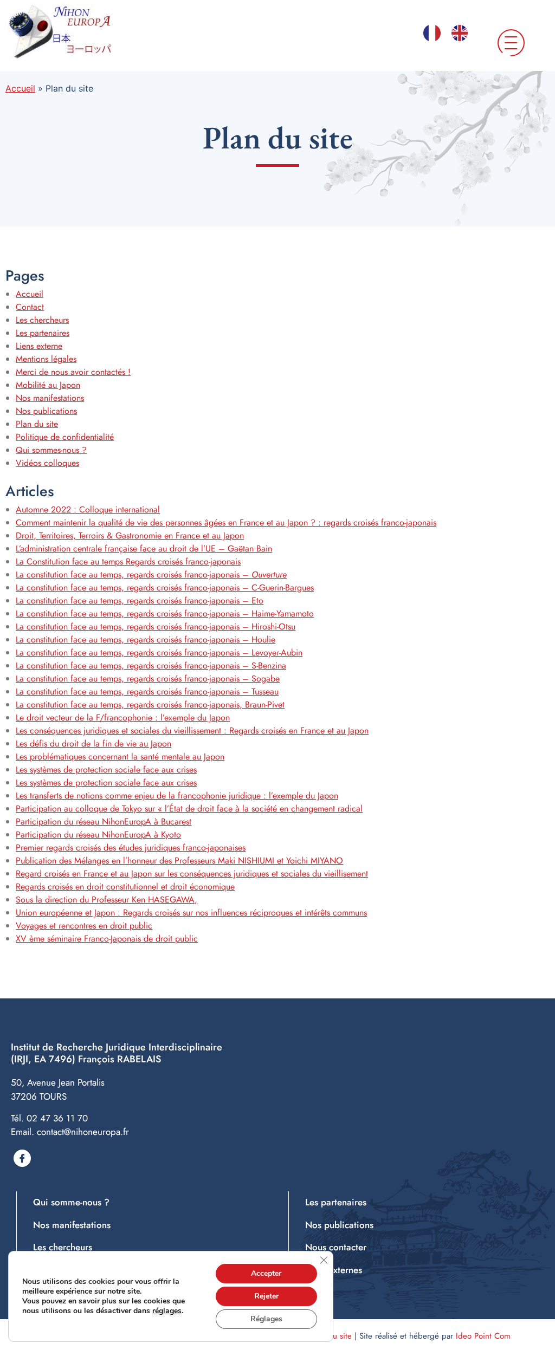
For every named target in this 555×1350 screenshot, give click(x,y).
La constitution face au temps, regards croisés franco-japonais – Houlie (145, 639)
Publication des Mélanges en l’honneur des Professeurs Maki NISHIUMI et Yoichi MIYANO (179, 860)
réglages (167, 1311)
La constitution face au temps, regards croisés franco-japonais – (151, 574)
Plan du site (37, 424)
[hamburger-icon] (505, 43)
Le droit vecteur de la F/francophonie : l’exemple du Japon (123, 717)
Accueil (20, 88)
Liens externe (39, 346)
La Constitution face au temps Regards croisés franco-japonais (128, 561)
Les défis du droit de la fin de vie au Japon (93, 743)
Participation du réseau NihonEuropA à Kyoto (98, 834)
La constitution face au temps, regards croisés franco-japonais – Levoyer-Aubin (159, 652)
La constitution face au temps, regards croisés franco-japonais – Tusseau (147, 691)
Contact (30, 307)
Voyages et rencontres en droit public (84, 925)
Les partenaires (42, 333)
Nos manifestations (50, 398)
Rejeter (266, 1296)
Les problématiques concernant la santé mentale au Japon (120, 756)
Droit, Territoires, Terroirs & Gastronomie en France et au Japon (130, 535)
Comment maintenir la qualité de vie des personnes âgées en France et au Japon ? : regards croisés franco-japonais (226, 522)
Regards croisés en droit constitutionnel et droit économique (125, 886)
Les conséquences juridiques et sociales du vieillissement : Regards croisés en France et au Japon (192, 730)
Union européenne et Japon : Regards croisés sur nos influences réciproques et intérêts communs (191, 912)
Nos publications (46, 411)
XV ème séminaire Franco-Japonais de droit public (107, 938)
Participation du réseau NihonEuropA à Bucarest (103, 821)
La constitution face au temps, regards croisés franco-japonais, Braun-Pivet (150, 704)
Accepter (266, 1273)
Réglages (266, 1319)
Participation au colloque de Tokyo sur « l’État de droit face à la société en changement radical (189, 808)
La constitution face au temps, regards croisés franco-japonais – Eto (139, 600)
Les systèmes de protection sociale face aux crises (106, 769)
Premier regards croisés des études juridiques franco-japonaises (131, 847)
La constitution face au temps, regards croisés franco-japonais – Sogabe (148, 678)
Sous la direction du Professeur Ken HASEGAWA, (106, 899)
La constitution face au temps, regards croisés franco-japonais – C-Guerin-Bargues (165, 587)
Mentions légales (46, 359)
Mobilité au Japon (48, 385)
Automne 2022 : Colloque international (88, 509)
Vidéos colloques (47, 463)
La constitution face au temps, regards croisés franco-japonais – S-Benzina (151, 665)
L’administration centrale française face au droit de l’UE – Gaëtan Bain (144, 548)
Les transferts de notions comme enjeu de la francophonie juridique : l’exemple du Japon (177, 795)
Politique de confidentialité (65, 437)
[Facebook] (22, 1158)
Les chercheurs (42, 320)
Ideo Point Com (483, 1336)
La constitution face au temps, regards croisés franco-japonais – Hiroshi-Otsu (155, 626)
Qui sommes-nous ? (51, 450)
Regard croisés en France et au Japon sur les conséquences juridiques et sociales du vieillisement (192, 873)
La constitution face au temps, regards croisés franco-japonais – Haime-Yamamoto (165, 613)
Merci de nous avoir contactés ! (73, 372)
